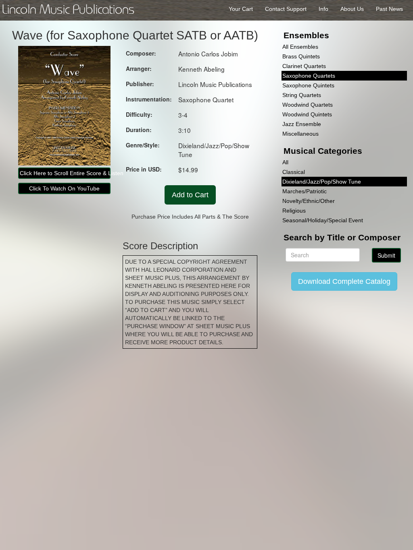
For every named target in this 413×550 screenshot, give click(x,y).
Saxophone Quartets (308, 75)
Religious (294, 210)
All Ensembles (300, 46)
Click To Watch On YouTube (64, 188)
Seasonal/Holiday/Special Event (322, 220)
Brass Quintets (301, 56)
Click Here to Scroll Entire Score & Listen (65, 173)
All (285, 162)
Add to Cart (190, 195)
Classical (293, 172)
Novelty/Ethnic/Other (308, 201)
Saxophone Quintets (308, 85)
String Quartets (301, 95)
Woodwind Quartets (307, 104)
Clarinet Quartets (304, 66)
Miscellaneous (300, 133)
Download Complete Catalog (344, 281)
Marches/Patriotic (304, 191)
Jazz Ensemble (301, 124)
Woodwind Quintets (307, 114)
